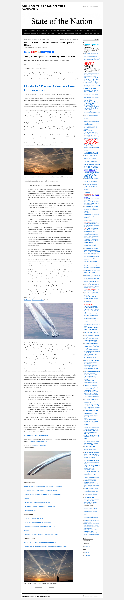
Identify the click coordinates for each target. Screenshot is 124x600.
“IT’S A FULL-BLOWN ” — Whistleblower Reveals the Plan (90, 304)
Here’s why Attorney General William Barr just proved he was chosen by (92, 517)
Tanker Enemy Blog (29, 486)
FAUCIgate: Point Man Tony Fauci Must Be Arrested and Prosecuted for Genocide (92, 349)
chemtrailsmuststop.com (48, 65)
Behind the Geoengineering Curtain (33, 518)
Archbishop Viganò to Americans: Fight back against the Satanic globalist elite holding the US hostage (92, 112)
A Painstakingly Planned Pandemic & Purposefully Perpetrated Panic (91, 401)
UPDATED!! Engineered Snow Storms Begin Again (38, 522)
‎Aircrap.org (27, 498)
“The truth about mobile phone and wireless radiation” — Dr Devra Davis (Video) (92, 117)
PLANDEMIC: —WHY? (91, 340)
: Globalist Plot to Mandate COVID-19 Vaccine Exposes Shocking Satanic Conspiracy (91, 357)
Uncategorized (38, 587)
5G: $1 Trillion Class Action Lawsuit (91, 33)
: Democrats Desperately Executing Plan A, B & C (92, 263)
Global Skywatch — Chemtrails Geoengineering (37, 502)
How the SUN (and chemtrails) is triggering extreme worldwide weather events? (45, 546)
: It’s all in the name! (91, 437)
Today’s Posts (45, 30)
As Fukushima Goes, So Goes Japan (69, 39)
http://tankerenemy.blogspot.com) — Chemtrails (49, 486)
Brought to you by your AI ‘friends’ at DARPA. (91, 387)
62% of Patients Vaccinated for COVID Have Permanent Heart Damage (90, 127)
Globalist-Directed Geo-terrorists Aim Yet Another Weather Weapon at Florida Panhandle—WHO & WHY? (92, 277)
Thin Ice (26, 530)
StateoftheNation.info (91, 49)
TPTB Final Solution (78, 30)
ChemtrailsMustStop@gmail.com (38, 441)
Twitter (38, 30)
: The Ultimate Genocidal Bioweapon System (91, 396)
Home (25, 30)
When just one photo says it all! (90, 155)
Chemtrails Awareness (30, 510)
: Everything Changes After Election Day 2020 (91, 499)
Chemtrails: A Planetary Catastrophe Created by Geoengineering (41, 534)
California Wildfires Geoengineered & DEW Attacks (68, 33)
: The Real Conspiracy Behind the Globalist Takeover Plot (91, 432)
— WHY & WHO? (91, 142)
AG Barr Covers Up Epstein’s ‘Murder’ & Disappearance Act (91, 534)
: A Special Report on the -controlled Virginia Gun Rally (92, 466)
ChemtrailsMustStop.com (39, 445)
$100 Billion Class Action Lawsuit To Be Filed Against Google (39, 33)
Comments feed (87, 554)
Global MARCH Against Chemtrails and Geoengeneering (39, 506)
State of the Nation (43, 47)
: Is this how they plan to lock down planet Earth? (92, 416)
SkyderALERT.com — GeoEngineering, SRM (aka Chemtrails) (41, 490)
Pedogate (69, 30)
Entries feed (86, 552)
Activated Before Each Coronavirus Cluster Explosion (91, 391)
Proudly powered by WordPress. (91, 596)
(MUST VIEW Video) (92, 272)
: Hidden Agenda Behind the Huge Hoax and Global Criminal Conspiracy (91, 477)
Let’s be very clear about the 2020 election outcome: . (92, 203)
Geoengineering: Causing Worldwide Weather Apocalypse (39, 526)
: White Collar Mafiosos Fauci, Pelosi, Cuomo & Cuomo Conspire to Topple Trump (92, 345)
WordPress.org (87, 555)
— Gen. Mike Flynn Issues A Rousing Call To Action (92, 324)
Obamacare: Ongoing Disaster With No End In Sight (36, 39)
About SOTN (32, 30)
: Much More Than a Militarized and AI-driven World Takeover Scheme (91, 382)
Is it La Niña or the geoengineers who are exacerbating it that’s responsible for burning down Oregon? (91, 286)
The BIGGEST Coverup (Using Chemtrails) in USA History (40, 542)
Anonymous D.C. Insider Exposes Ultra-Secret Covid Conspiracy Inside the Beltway (91, 294)
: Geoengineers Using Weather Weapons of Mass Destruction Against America (91, 74)
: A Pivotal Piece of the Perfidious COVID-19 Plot (92, 362)
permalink (51, 587)
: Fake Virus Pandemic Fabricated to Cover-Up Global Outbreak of (92, 427)
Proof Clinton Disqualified (90, 30)
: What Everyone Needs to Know (91, 412)
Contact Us (53, 30)
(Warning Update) (91, 329)
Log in (85, 551)
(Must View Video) (92, 281)
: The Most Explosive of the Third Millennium (91, 245)
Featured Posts (61, 30)
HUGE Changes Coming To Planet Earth (36, 435)
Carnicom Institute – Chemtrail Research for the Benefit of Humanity (42, 494)
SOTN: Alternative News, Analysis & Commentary (44, 7)
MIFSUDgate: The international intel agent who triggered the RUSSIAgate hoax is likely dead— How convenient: (92, 485)
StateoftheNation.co (88, 504)
